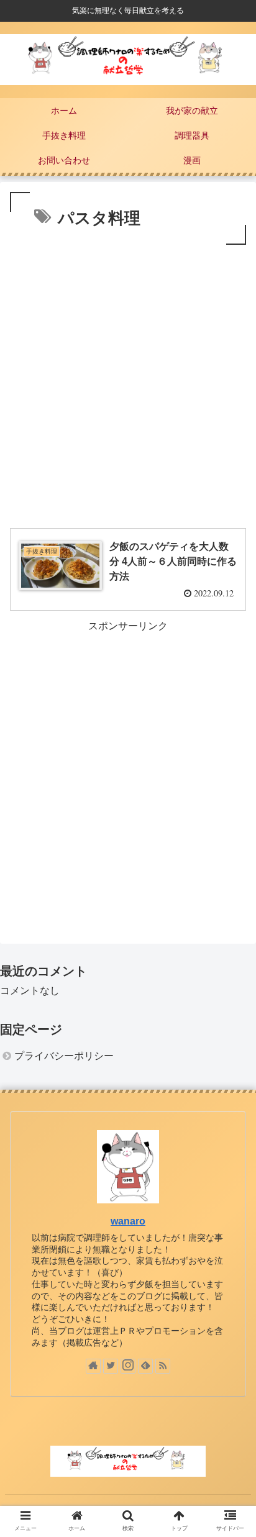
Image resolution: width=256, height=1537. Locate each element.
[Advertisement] (128, 382)
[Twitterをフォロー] (110, 1366)
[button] (230, 1193)
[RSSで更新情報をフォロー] (162, 1366)
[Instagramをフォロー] (128, 1366)
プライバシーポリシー (64, 1056)
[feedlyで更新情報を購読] (145, 1366)
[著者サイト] (93, 1366)
